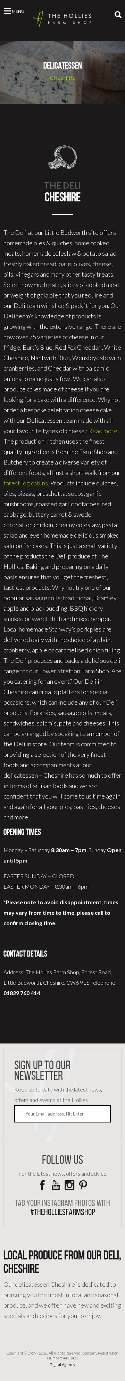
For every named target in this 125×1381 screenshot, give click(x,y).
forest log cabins (25, 483)
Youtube (56, 1185)
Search (118, 14)
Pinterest (83, 1185)
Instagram (69, 1185)
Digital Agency (62, 1364)
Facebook (42, 1185)
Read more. (103, 431)
